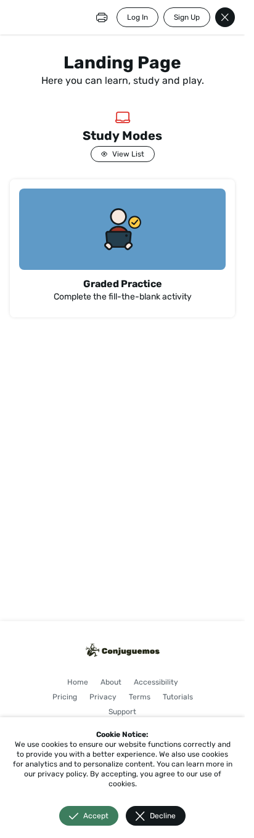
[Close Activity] (225, 17)
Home (77, 682)
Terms (139, 697)
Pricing (64, 697)
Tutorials (178, 697)
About (110, 682)
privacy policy (62, 774)
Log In (137, 17)
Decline (163, 816)
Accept (96, 816)
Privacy (103, 697)
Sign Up (187, 17)
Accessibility (156, 682)
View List (128, 154)
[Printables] (102, 17)
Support (122, 711)
